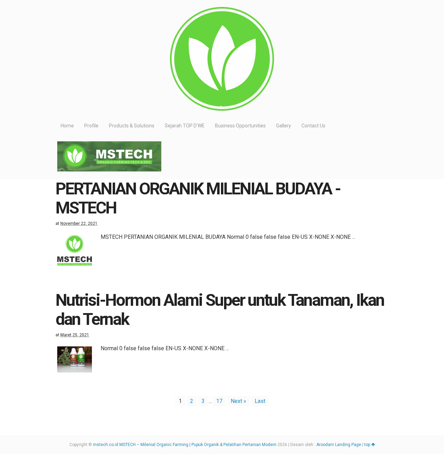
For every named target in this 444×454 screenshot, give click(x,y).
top (367, 444)
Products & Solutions (131, 125)
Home (67, 125)
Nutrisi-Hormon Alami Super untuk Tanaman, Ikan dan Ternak (220, 309)
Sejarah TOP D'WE (185, 125)
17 (219, 401)
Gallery (283, 125)
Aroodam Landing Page (338, 444)
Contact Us (313, 125)
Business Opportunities (240, 125)
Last (260, 401)
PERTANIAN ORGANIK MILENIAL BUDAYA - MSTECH (198, 198)
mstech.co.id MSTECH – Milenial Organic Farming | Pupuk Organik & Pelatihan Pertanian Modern (184, 444)
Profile (91, 125)
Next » (238, 401)
